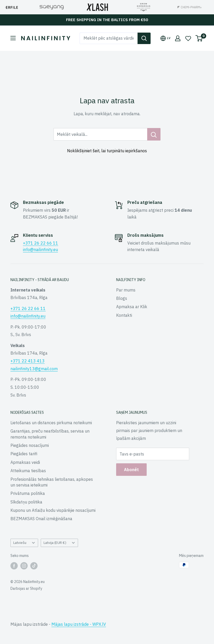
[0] (199, 38)
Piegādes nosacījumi (29, 445)
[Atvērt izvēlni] (13, 38)
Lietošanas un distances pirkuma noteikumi (51, 422)
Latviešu (19, 542)
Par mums (125, 290)
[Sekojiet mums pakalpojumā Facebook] (14, 565)
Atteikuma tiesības (28, 470)
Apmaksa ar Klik (131, 306)
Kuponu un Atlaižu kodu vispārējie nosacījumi (53, 510)
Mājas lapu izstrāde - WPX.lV (78, 624)
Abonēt (131, 469)
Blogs (121, 298)
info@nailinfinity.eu (40, 249)
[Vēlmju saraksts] (188, 38)
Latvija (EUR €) (55, 542)
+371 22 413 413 (27, 360)
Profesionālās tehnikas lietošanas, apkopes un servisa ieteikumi (51, 482)
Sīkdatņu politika (26, 502)
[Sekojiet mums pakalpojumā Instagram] (24, 565)
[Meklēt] (144, 38)
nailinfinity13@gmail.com (34, 368)
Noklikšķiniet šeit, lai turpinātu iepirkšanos (107, 150)
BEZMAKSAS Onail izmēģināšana (41, 518)
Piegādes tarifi (23, 453)
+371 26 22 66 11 (40, 243)
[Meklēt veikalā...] (153, 134)
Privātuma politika (27, 493)
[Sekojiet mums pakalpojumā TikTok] (34, 565)
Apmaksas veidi (25, 462)
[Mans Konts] (177, 38)
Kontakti (124, 315)
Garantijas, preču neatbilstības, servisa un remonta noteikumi (50, 433)
